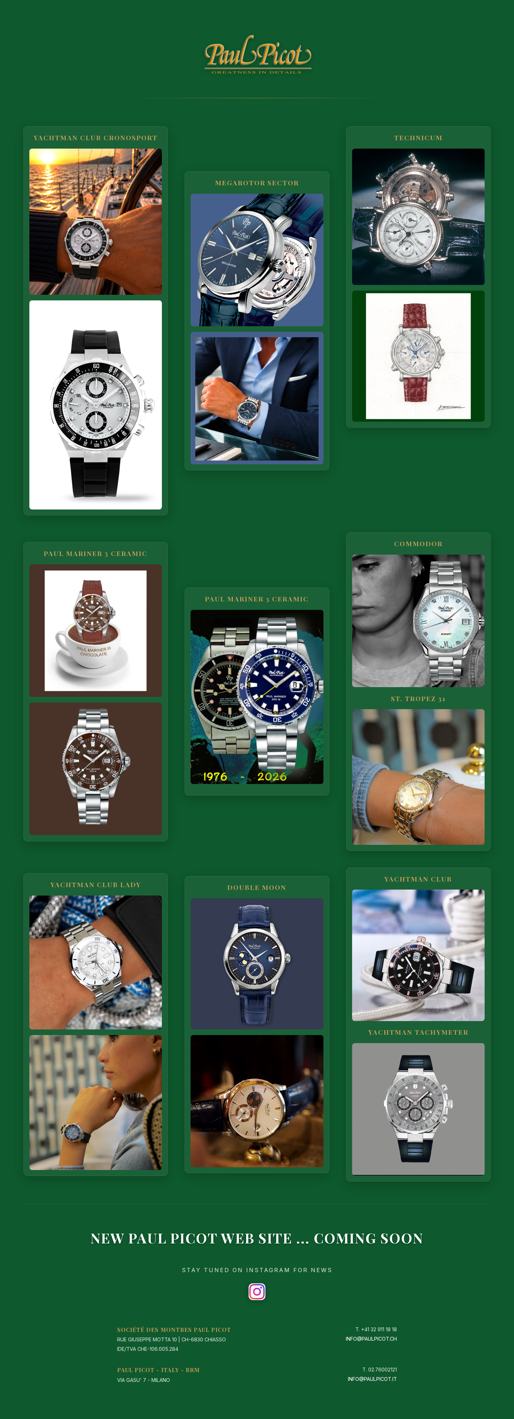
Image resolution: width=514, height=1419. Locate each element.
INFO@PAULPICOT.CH (371, 1339)
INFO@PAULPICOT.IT (372, 1379)
